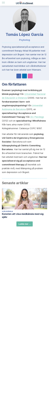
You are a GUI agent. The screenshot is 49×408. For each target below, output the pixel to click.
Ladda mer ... (24, 224)
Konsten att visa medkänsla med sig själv (23, 215)
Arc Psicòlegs (37, 117)
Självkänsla (7, 211)
